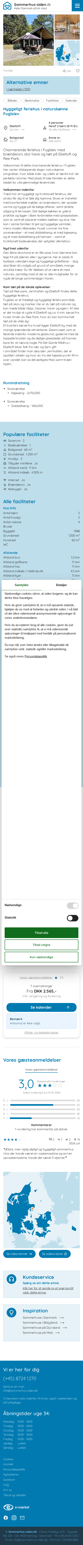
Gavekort (9, 1479)
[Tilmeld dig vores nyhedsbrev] (22, 1517)
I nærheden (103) (18, 89)
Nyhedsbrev (11, 1474)
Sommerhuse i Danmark (40, 1317)
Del (69, 71)
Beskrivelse (32, 100)
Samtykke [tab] (21, 585)
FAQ (6, 1485)
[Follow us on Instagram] (14, 1517)
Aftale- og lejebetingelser (41, 1032)
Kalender (71, 100)
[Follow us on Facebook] (5, 1517)
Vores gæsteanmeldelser (36, 977)
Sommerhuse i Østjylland (40, 1322)
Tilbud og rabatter (14, 1495)
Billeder (12, 100)
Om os (7, 1490)
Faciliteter (52, 100)
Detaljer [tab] (61, 585)
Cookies (8, 1459)
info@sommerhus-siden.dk (20, 1390)
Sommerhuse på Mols (38, 1333)
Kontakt (8, 1464)
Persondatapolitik (14, 1469)
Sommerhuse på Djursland (41, 1327)
